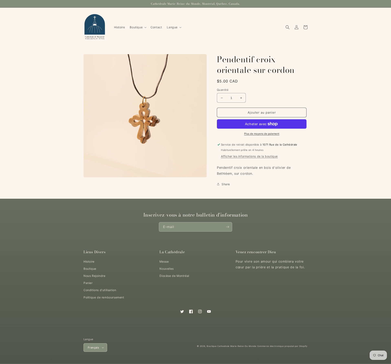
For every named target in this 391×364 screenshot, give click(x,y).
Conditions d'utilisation (99, 290)
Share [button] (226, 184)
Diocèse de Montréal (174, 275)
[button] (137, 27)
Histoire (88, 261)
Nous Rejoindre (94, 275)
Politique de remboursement (103, 297)
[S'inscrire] (227, 227)
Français (93, 347)
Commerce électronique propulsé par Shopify (282, 346)
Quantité (222, 89)
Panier (88, 283)
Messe (164, 261)
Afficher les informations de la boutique (249, 156)
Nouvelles (166, 268)
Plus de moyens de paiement (261, 133)
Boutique (89, 268)
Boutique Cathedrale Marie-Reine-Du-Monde (231, 346)
